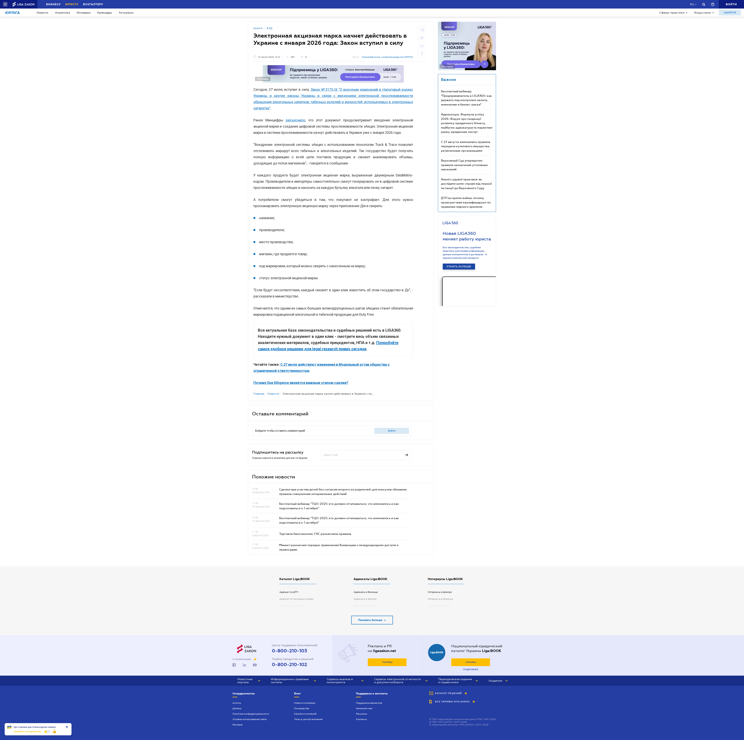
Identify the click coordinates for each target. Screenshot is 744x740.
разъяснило (295, 120)
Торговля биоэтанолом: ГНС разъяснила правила (315, 533)
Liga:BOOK (730, 12)
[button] (5, 4)
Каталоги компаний (305, 713)
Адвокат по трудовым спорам (296, 599)
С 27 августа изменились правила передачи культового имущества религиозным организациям (465, 146)
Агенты (236, 703)
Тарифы (387, 662)
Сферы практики (672, 12)
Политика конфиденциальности (250, 713)
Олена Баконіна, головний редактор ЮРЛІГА (387, 57)
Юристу (71, 4)
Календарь (104, 12)
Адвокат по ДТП (288, 592)
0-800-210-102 (289, 664)
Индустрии (702, 12)
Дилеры (237, 708)
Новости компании (304, 703)
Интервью (83, 12)
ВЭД (269, 28)
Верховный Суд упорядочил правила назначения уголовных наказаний (464, 165)
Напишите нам (364, 708)
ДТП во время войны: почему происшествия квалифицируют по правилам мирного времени (466, 202)
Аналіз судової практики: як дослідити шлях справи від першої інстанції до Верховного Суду (466, 183)
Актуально (126, 12)
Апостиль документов (292, 606)
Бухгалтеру (93, 4)
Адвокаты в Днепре (365, 599)
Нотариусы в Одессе (440, 606)
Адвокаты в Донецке (366, 606)
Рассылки (361, 713)
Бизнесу (53, 4)
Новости (42, 12)
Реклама (237, 724)
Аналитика (62, 12)
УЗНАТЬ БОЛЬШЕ (459, 266)
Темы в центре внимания (308, 719)
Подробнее (470, 669)
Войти (391, 430)
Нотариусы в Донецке (440, 599)
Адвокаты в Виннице (366, 592)
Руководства (301, 708)
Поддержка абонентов (369, 703)
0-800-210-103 (289, 650)
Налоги (258, 28)
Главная (258, 393)
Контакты (361, 719)
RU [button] (692, 4)
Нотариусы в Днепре (440, 592)
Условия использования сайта (249, 719)
